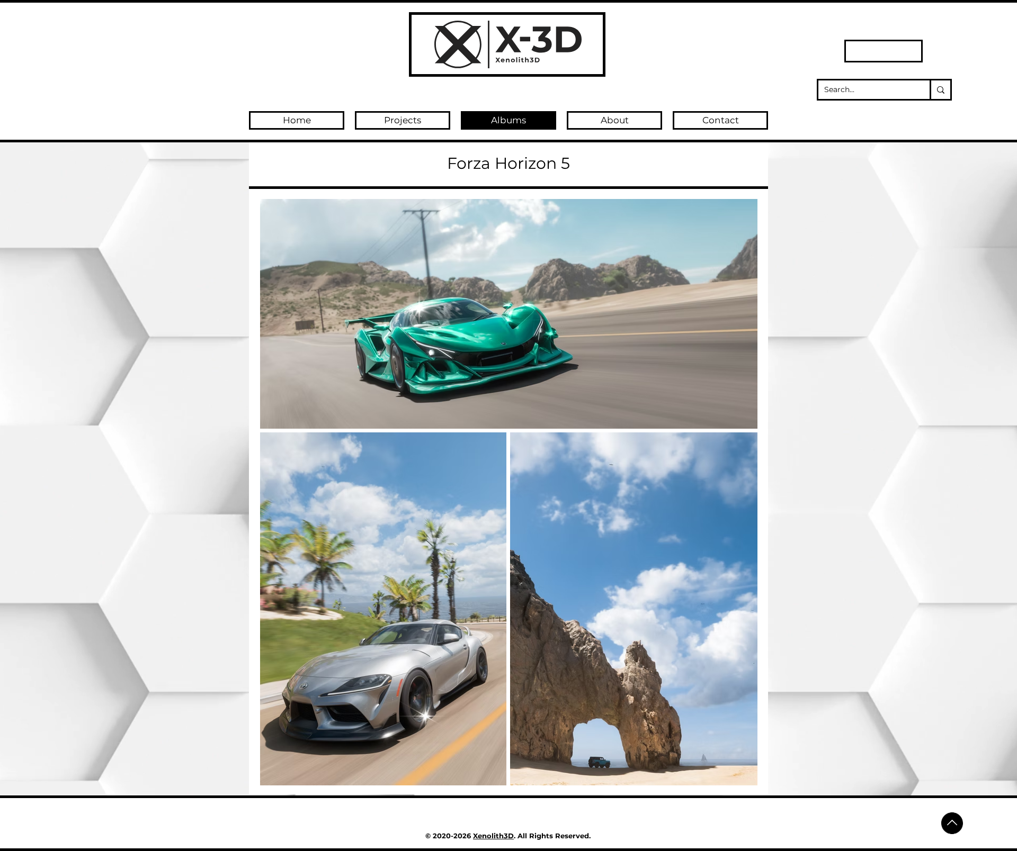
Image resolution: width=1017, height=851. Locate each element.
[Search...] (940, 89)
